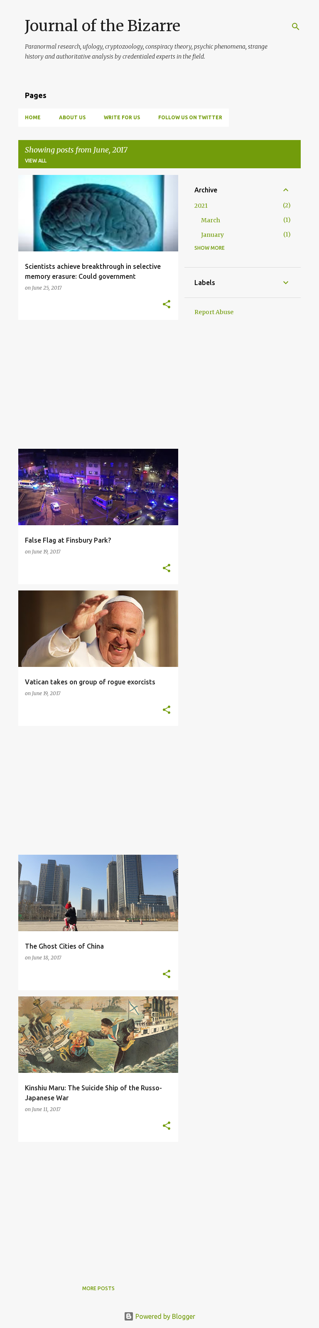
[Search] (296, 27)
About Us (72, 117)
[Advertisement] (95, 384)
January (212, 235)
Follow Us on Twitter (190, 117)
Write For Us (122, 117)
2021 (201, 205)
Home (33, 117)
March (210, 220)
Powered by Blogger (164, 1316)
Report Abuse (213, 312)
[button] (167, 304)
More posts (98, 1288)
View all (36, 160)
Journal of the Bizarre (102, 26)
